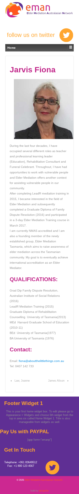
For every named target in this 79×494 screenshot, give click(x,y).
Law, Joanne (22, 380)
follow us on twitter (31, 35)
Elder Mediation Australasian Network (39, 9)
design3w (44, 490)
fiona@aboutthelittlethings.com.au (41, 361)
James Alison (56, 380)
